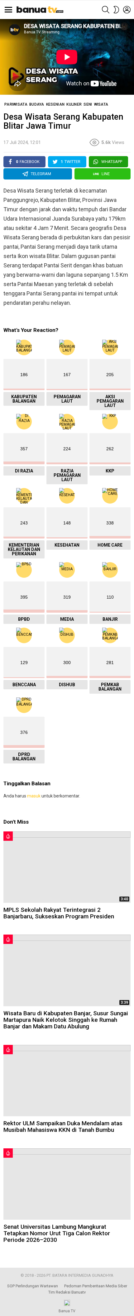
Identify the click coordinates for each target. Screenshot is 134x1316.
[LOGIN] (127, 9)
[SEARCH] (105, 9)
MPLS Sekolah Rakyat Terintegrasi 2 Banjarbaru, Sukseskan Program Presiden (58, 913)
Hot (8, 836)
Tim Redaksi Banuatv (67, 1292)
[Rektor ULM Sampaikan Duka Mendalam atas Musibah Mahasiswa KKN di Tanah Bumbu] (67, 1080)
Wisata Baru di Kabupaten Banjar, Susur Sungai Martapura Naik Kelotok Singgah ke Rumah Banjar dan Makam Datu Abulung (65, 1020)
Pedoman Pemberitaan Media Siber (95, 1286)
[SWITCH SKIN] (116, 9)
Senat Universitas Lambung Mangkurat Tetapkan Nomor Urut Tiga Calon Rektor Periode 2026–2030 (56, 1233)
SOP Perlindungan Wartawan (32, 1286)
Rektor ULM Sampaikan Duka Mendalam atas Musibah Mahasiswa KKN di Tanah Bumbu (62, 1126)
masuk (34, 795)
